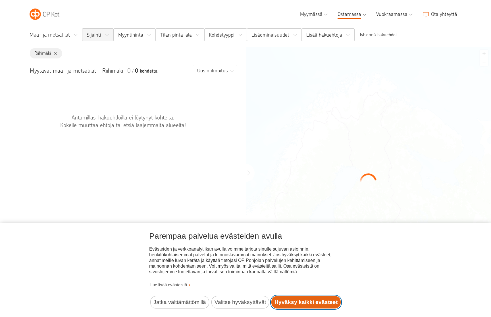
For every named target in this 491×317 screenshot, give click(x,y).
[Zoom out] (484, 62)
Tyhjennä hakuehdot (378, 34)
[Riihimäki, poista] (54, 53)
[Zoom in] (484, 54)
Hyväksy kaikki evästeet (306, 302)
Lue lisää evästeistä (168, 284)
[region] (368, 182)
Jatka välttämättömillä (179, 302)
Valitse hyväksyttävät (240, 302)
